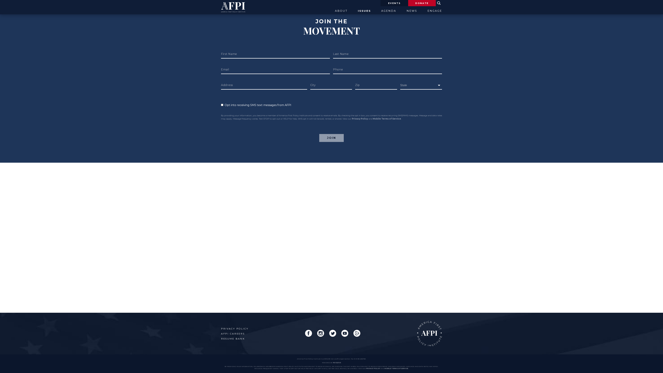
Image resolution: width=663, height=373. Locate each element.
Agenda (388, 10)
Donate (422, 3)
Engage (434, 10)
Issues (364, 10)
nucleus (337, 363)
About (341, 10)
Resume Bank (233, 338)
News (412, 10)
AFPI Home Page (429, 333)
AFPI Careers (233, 333)
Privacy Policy (360, 118)
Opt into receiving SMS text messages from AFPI (257, 105)
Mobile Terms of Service (387, 118)
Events (394, 3)
